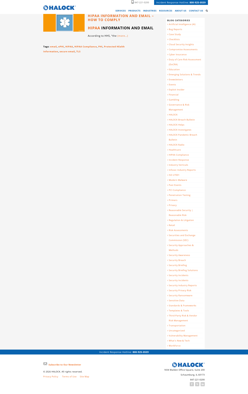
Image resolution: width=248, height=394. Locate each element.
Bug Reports (175, 29)
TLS (78, 51)
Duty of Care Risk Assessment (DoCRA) (185, 62)
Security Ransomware (180, 295)
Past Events (175, 185)
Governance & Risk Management (179, 107)
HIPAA (94, 27)
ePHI (61, 46)
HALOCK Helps (176, 124)
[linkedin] (203, 384)
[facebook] (192, 384)
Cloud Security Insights (181, 44)
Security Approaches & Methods (181, 248)
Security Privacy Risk (180, 290)
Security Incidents (178, 275)
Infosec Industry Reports (182, 170)
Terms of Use (69, 376)
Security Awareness (179, 255)
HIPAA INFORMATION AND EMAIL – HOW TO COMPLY (121, 18)
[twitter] (197, 384)
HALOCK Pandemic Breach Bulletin (183, 137)
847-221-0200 (142, 2)
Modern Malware (178, 180)
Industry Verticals (178, 164)
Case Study (175, 34)
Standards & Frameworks (182, 305)
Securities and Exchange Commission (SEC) (182, 238)
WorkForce (175, 345)
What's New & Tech (179, 340)
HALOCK (173, 114)
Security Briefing (178, 265)
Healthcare (175, 149)
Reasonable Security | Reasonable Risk (181, 213)
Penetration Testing (180, 195)
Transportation (177, 325)
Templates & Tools (179, 310)
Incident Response (179, 159)
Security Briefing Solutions (183, 270)
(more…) (122, 35)
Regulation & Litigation (181, 220)
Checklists (174, 39)
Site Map (84, 376)
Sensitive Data (176, 300)
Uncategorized (177, 330)
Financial (174, 94)
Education (174, 69)
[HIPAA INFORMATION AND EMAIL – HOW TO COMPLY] (64, 23)
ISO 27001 (174, 175)
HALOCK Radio (176, 144)
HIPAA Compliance (85, 46)
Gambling (174, 99)
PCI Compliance (177, 190)
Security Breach (177, 260)
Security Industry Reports (183, 285)
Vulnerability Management (183, 335)
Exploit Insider (177, 89)
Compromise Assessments (183, 49)
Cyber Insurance (178, 54)
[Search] (207, 10)
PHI (100, 46)
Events (172, 84)
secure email (67, 51)
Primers (173, 200)
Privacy (173, 205)
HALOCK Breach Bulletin (182, 119)
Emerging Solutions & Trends (185, 74)
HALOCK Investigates (180, 129)
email (53, 46)
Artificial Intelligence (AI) (182, 24)
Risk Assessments (178, 230)
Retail (172, 225)
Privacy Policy (50, 376)
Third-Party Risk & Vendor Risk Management (183, 318)
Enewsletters (176, 79)
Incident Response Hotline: (181, 2)
